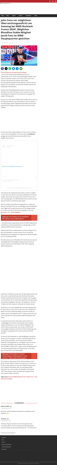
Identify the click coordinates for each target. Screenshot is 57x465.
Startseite (3, 437)
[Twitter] (53, 1)
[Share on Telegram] (17, 68)
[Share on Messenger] (13, 68)
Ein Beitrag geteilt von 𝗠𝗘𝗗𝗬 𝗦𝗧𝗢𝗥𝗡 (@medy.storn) (19, 188)
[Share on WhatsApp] (9, 68)
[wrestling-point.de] (5, 3)
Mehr (36, 15)
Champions (28, 15)
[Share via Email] (20, 68)
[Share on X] (6, 68)
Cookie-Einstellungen (6, 446)
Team (2, 439)
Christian (12, 42)
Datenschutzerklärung (6, 444)
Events (20, 15)
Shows (14, 15)
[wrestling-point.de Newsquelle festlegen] (14, 72)
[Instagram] (55, 1)
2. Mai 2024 (5, 42)
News (7, 15)
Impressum (4, 449)
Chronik (3, 442)
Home (2, 15)
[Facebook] (50, 1)
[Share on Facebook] (2, 68)
